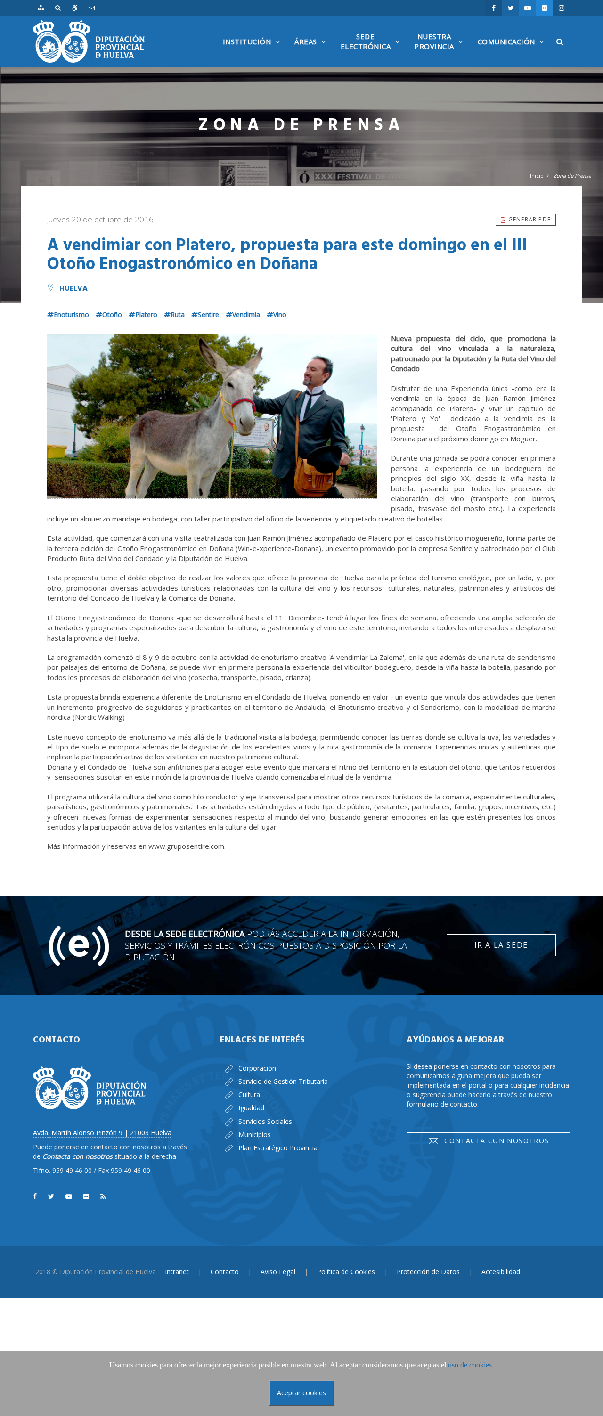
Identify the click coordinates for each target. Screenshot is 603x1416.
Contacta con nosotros (494, 1141)
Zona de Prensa (572, 175)
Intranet (177, 1271)
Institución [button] (254, 51)
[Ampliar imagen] (212, 416)
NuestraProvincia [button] (441, 49)
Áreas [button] (312, 51)
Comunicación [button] (513, 51)
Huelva (73, 289)
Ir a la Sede (501, 945)
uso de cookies (470, 1365)
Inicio (537, 175)
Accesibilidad (500, 1271)
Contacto (225, 1271)
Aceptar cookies (301, 1392)
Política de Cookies (346, 1271)
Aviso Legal (278, 1271)
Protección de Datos (428, 1271)
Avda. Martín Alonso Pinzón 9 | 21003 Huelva (102, 1132)
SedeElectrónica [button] (373, 49)
